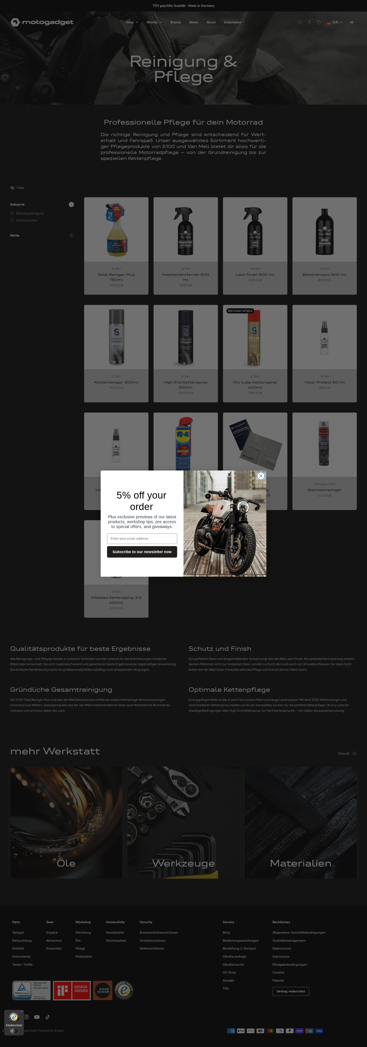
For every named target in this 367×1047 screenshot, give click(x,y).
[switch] (14, 1030)
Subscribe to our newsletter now (142, 552)
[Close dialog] (261, 476)
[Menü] (21, 1012)
